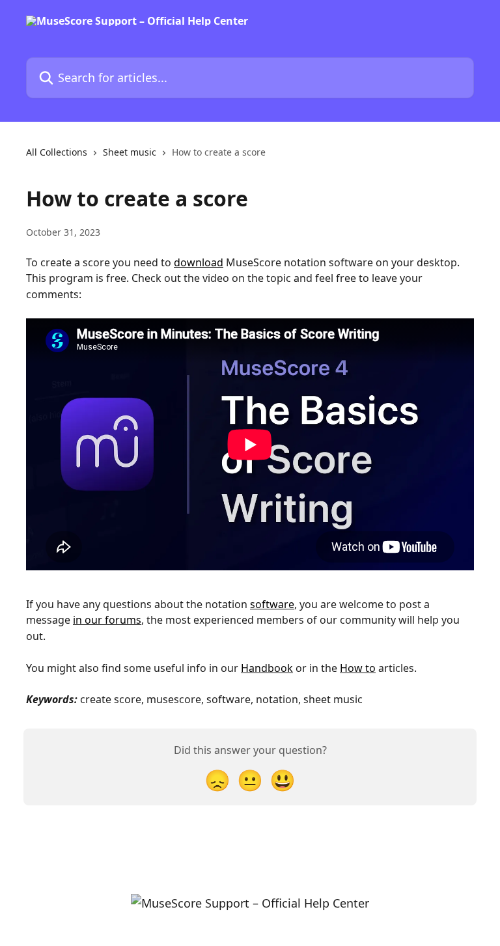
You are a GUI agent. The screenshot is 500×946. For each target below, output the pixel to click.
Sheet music (129, 152)
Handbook (267, 668)
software (272, 604)
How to (358, 668)
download (198, 262)
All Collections (56, 152)
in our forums (107, 620)
